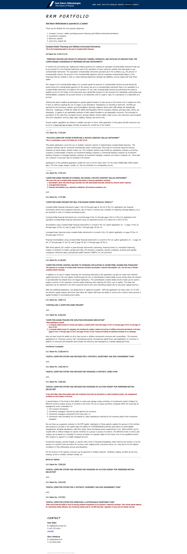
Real (57, 3)
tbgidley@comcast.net (57, 526)
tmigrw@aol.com (55, 539)
